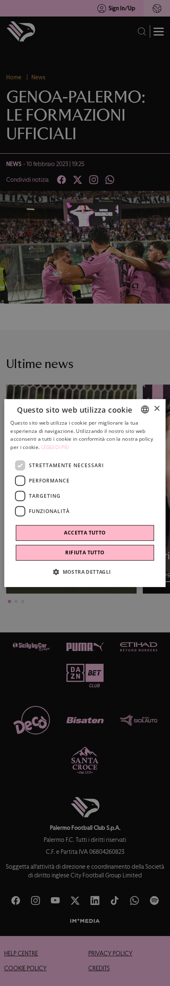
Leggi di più (55, 447)
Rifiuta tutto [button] (84, 552)
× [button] (156, 409)
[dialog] (84, 493)
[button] (85, 572)
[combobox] (145, 409)
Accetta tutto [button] (85, 532)
